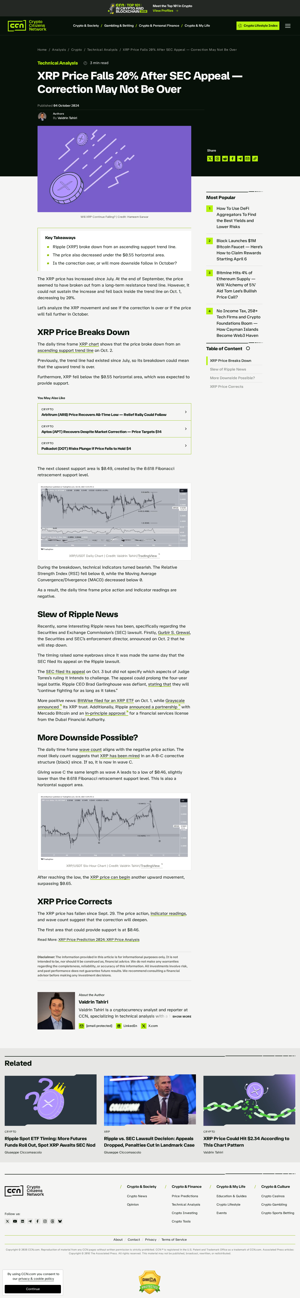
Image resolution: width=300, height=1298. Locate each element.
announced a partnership (153, 706)
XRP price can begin (110, 877)
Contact (134, 1240)
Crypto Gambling (274, 1205)
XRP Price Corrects (226, 386)
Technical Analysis (102, 50)
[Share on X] (210, 158)
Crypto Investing (184, 1213)
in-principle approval (105, 713)
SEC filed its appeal (65, 671)
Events (222, 1213)
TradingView (147, 556)
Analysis (59, 50)
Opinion (133, 1205)
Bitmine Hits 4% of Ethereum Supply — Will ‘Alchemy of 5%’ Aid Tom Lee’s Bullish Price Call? (237, 285)
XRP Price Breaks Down (230, 360)
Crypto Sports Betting (277, 1213)
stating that (159, 684)
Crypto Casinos (273, 1196)
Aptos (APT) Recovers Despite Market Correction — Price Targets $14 (101, 431)
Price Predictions (185, 1196)
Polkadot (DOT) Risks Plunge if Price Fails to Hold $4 (86, 448)
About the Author (92, 995)
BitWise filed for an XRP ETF (106, 700)
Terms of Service (174, 1240)
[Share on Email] (247, 158)
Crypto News (137, 1196)
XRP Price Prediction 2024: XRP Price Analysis (98, 939)
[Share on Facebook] (232, 158)
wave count (90, 749)
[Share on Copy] (255, 158)
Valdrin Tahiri (67, 118)
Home (42, 50)
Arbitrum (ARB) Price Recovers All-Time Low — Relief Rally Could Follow (103, 414)
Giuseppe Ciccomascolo (23, 1152)
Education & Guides (232, 1196)
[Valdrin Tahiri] (56, 1010)
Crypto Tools (181, 1221)
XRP (107, 1131)
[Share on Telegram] (240, 158)
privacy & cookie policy (36, 1279)
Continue (33, 1289)
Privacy (150, 1240)
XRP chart (89, 344)
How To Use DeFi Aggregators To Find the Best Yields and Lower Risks (236, 217)
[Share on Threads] (217, 158)
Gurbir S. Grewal (174, 632)
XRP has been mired (120, 755)
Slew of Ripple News (228, 369)
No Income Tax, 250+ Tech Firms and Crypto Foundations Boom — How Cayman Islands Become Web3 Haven (238, 323)
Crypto (76, 50)
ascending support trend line (66, 350)
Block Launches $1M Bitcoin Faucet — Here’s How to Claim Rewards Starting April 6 (239, 250)
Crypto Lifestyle (228, 1205)
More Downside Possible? (232, 378)
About (118, 1240)
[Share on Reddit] (225, 158)
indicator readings (168, 913)
